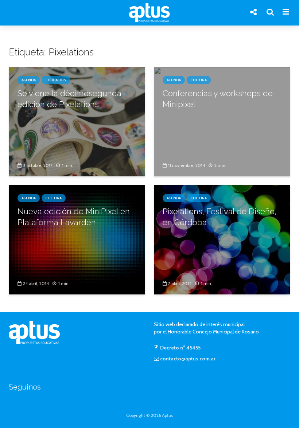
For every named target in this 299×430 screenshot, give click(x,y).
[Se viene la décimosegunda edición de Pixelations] (77, 121)
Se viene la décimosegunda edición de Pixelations (69, 99)
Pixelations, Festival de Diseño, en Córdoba (219, 217)
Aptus (167, 415)
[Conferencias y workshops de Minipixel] (222, 121)
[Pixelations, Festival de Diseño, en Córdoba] (222, 239)
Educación (56, 80)
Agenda (29, 80)
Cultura (199, 80)
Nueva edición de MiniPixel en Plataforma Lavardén (74, 217)
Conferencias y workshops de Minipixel (218, 99)
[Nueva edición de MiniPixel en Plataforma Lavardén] (77, 239)
